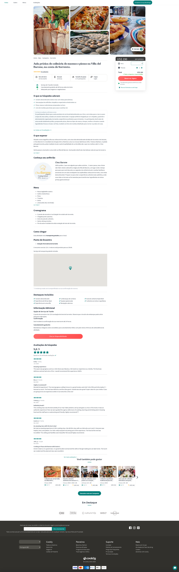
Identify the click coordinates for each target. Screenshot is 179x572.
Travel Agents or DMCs (82, 552)
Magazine (49, 549)
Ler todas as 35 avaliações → (42, 130)
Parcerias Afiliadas (81, 547)
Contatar (108, 545)
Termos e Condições (112, 554)
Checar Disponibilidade (58, 336)
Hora (122, 63)
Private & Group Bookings (143, 2)
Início (35, 58)
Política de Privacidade (77, 532)
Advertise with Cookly (142, 552)
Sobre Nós (49, 547)
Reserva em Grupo (141, 545)
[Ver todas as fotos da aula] (51, 30)
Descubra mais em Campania (89, 493)
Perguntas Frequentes (112, 549)
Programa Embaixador (83, 549)
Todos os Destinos (51, 545)
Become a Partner (81, 545)
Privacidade (109, 552)
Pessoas (123, 67)
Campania (45, 58)
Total (120, 72)
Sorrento (53, 58)
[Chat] (175, 568)
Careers (138, 549)
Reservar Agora (131, 78)
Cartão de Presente (52, 552)
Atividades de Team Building (144, 547)
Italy (39, 58)
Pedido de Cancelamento (113, 547)
